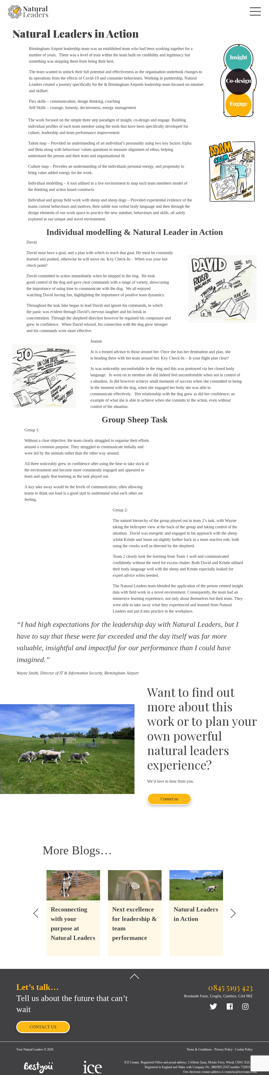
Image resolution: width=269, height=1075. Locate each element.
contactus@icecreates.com (240, 1072)
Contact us (169, 799)
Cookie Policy (244, 1049)
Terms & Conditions (199, 1049)
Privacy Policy (223, 1049)
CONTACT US (43, 1027)
